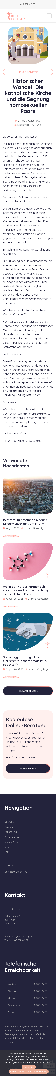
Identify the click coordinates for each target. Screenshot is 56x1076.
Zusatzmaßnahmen (14, 837)
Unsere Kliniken (12, 842)
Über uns (9, 821)
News (7, 847)
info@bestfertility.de (22, 936)
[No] (52, 1062)
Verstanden (28, 1067)
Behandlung (10, 831)
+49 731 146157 (27, 4)
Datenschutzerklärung (15, 871)
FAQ (6, 852)
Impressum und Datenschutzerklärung (28, 1071)
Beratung (9, 826)
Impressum (10, 865)
